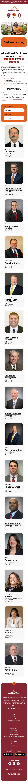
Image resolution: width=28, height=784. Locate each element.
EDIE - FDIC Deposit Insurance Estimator (14, 736)
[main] (14, 350)
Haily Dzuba (9, 596)
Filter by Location (8, 106)
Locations (14, 745)
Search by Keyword (9, 114)
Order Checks (14, 730)
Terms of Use (14, 718)
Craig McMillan (10, 151)
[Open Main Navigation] (8, 15)
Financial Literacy (14, 728)
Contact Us (14, 744)
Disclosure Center (14, 734)
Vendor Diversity (14, 732)
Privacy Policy (14, 716)
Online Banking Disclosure (14, 720)
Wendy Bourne (10, 633)
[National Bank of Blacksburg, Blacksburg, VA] (14, 8)
